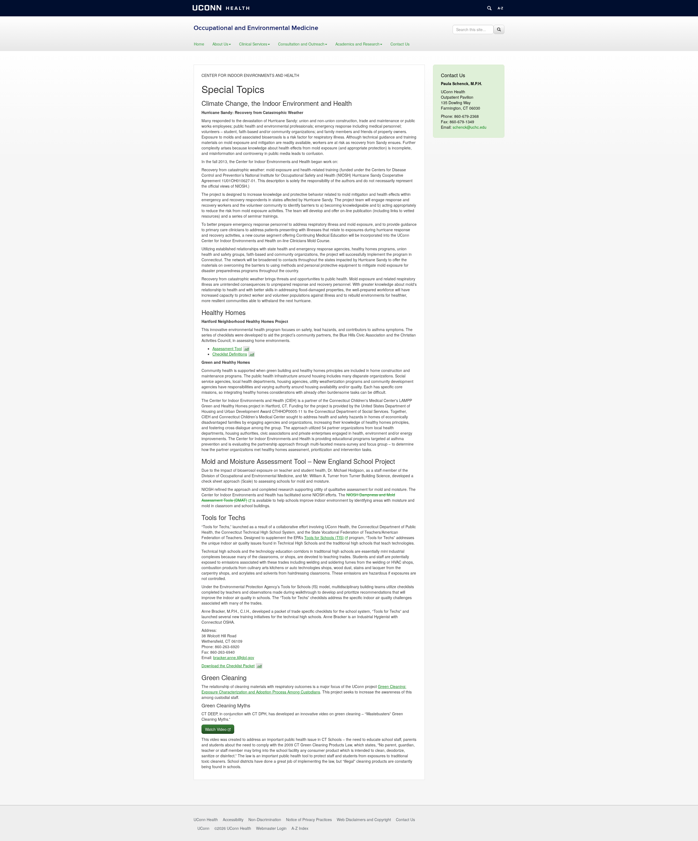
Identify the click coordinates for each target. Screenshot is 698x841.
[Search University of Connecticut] (489, 8)
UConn (203, 828)
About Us (220, 44)
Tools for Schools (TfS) (324, 537)
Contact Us (400, 44)
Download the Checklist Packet (231, 665)
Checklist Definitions (233, 354)
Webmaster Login (271, 828)
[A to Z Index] (500, 8)
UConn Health (206, 819)
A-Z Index (299, 828)
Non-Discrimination (264, 819)
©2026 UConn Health (232, 828)
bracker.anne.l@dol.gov (233, 657)
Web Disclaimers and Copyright (364, 819)
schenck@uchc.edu (469, 127)
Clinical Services (253, 44)
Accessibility (233, 819)
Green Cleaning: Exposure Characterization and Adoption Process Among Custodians (303, 689)
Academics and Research (357, 44)
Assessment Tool (230, 348)
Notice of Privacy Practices (309, 819)
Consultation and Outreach (301, 44)
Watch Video (216, 729)
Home (199, 44)
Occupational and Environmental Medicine (256, 28)
